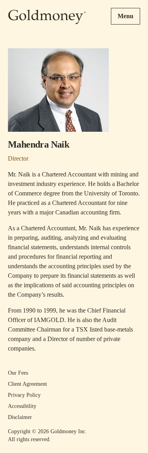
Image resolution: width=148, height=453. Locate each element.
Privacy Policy (24, 395)
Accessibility (22, 406)
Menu (125, 16)
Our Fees (18, 373)
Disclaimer (20, 417)
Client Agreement (27, 384)
